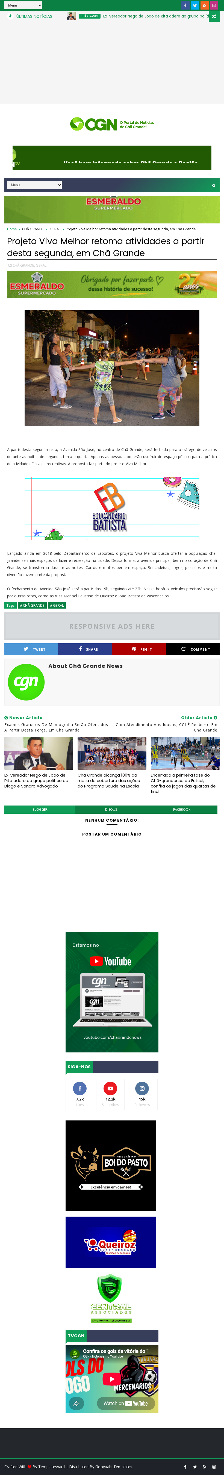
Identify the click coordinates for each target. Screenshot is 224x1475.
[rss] (205, 5)
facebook (181, 809)
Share (92, 649)
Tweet (39, 649)
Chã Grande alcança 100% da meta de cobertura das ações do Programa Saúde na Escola (109, 780)
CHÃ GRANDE (63, 16)
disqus (111, 809)
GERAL (55, 228)
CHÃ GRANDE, (24, 265)
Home (12, 228)
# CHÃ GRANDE (32, 605)
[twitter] (195, 5)
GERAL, (41, 265)
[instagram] (214, 5)
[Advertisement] (112, 63)
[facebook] (185, 5)
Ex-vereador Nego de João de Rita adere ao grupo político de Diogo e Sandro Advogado (36, 780)
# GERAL (57, 605)
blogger (40, 809)
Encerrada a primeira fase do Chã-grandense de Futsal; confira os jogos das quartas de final (183, 783)
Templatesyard (51, 1466)
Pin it (146, 649)
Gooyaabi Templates (113, 1466)
